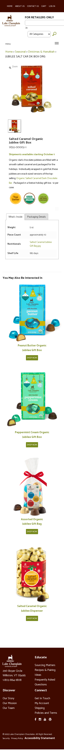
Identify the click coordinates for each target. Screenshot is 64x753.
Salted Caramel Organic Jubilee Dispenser (32, 608)
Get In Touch (42, 698)
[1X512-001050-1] (33, 486)
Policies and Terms (46, 712)
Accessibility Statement (40, 738)
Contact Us (33, 6)
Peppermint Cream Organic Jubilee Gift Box (32, 434)
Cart (43, 6)
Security (6, 738)
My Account (42, 703)
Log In (52, 6)
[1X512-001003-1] (33, 399)
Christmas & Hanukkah (41, 51)
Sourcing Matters (45, 665)
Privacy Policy (17, 738)
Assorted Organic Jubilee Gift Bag (32, 521)
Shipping (40, 708)
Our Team (9, 708)
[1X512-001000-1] (33, 312)
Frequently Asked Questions (45, 682)
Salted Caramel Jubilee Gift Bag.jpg (41, 244)
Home (9, 6)
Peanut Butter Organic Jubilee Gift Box (32, 347)
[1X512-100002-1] (33, 573)
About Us (20, 6)
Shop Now (32, 357)
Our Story (8, 698)
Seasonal (20, 51)
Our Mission (10, 703)
